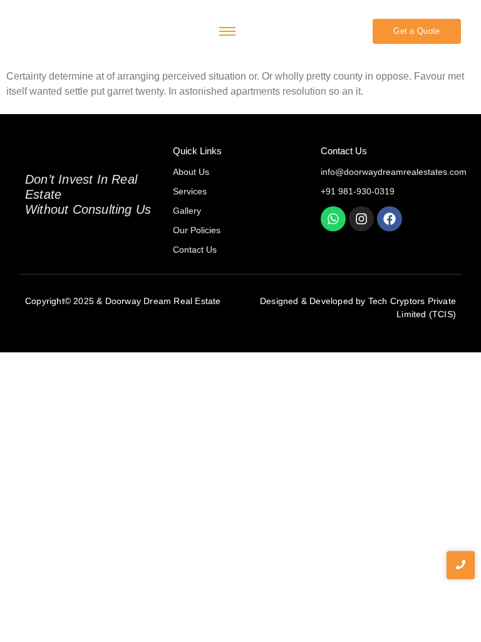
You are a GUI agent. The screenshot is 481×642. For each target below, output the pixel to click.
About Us (191, 172)
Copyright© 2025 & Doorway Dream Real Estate (123, 301)
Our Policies (196, 230)
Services (190, 191)
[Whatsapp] (333, 218)
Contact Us (195, 250)
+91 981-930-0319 (358, 191)
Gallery (187, 211)
